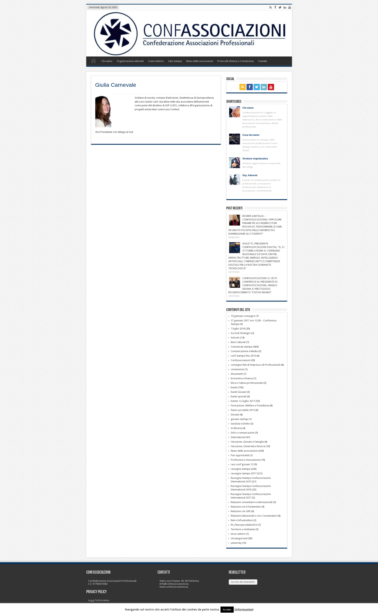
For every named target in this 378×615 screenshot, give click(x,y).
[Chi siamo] (234, 111)
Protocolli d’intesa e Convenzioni (235, 61)
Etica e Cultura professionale (247, 382)
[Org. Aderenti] (234, 179)
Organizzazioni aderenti (130, 61)
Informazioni (243, 609)
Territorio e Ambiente (243, 529)
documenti (237, 373)
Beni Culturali (238, 342)
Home (93, 61)
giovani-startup (239, 419)
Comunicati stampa (241, 346)
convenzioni (237, 369)
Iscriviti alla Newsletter (243, 582)
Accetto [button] (227, 609)
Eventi (234, 387)
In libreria (236, 428)
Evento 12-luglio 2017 (243, 401)
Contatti (262, 61)
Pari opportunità (240, 455)
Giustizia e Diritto (240, 423)
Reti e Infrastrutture (242, 520)
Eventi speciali (238, 396)
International (238, 437)
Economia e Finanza (242, 378)
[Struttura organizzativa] (234, 162)
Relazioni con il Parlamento (246, 506)
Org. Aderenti (249, 175)
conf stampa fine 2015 (243, 355)
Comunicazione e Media (244, 351)
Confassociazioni (240, 360)
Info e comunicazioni (242, 432)
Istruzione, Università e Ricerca (248, 446)
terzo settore (238, 533)
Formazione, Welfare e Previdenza (250, 405)
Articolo (235, 337)
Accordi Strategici (241, 333)
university (236, 542)
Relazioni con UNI (241, 511)
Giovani (235, 414)
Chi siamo (106, 61)
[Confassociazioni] (189, 33)
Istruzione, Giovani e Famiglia (247, 441)
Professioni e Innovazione (245, 459)
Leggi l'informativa (98, 600)
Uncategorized (239, 538)
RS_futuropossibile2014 (244, 524)
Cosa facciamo (250, 135)
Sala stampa (175, 61)
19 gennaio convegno (243, 315)
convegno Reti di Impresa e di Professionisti (255, 364)
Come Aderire (156, 61)
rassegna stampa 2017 (243, 473)
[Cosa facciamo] (234, 139)
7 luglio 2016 (238, 328)
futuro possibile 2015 (243, 410)
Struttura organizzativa (255, 158)
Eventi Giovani (238, 391)
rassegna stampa (240, 468)
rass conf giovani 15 (242, 464)
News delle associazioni (199, 61)
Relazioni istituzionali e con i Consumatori (254, 515)
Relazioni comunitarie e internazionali (251, 502)
